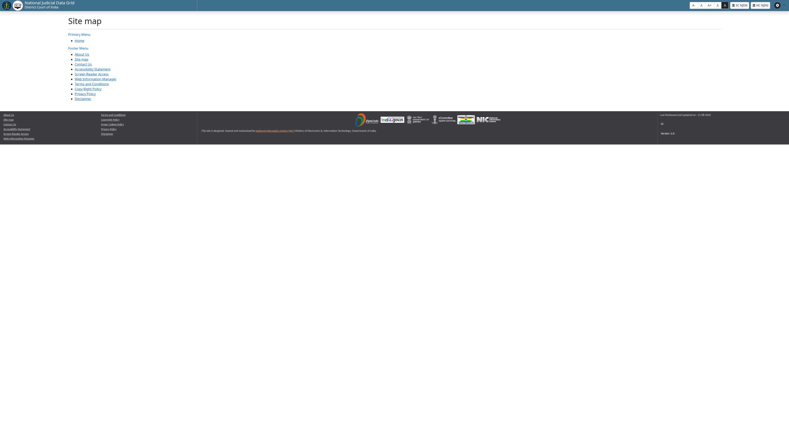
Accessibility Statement (93, 69)
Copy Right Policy (88, 89)
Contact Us (83, 64)
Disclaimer (83, 99)
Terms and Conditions (92, 84)
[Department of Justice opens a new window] (418, 120)
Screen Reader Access (92, 74)
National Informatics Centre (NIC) (275, 131)
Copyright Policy (110, 120)
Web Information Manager (96, 79)
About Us (82, 54)
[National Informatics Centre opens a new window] (488, 120)
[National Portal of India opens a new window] (392, 120)
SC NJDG (741, 5)
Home (79, 40)
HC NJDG (762, 5)
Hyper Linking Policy (112, 124)
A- (693, 5)
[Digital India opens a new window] (367, 120)
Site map (81, 59)
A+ (710, 5)
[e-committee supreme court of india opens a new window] (444, 120)
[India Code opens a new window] (466, 120)
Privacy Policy (85, 94)
